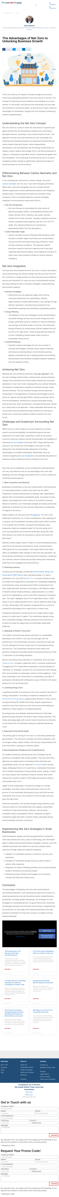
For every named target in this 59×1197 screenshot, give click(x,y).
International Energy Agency (13, 699)
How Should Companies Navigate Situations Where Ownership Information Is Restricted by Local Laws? (14, 1013)
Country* (33, 1120)
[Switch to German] (53, 8)
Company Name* (7, 1106)
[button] (36, 5)
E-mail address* (7, 1115)
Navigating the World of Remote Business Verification (43, 981)
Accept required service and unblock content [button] (47, 936)
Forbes (38, 765)
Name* (3, 1111)
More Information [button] (20, 936)
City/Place (5, 1120)
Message (4, 1125)
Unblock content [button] (47, 930)
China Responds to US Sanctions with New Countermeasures (12, 953)
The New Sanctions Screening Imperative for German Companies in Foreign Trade (15, 982)
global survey (8, 663)
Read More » (8, 969)
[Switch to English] (53, 4)
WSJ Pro (29, 578)
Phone (37, 1111)
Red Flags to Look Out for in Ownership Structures (43, 1011)
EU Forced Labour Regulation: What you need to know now (43, 952)
